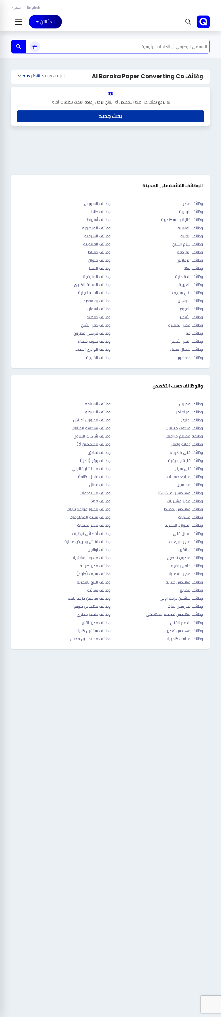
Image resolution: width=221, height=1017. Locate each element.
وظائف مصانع (191, 590)
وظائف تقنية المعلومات (90, 517)
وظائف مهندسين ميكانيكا (180, 493)
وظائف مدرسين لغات (185, 606)
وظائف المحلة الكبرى (92, 284)
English (33, 7)
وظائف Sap (100, 501)
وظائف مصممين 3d (93, 444)
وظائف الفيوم (191, 309)
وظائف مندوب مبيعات (184, 428)
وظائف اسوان (98, 309)
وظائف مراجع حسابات (185, 476)
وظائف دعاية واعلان (186, 444)
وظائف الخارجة (98, 357)
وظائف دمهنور (97, 317)
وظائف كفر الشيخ (95, 325)
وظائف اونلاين (99, 549)
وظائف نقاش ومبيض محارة (87, 541)
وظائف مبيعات (190, 517)
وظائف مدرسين (190, 485)
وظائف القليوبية (96, 244)
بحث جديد (111, 116)
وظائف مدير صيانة (95, 566)
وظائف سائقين (190, 549)
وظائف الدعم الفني (186, 622)
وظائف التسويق (97, 412)
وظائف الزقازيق (190, 260)
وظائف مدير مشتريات (185, 501)
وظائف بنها (193, 268)
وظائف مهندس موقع (91, 606)
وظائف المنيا (99, 268)
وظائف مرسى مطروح (92, 333)
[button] (187, 22)
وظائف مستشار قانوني (91, 468)
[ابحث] (18, 46)
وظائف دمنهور (190, 357)
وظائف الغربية (191, 284)
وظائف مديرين (191, 404)
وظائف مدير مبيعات (186, 541)
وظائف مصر (193, 203)
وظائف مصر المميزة (185, 325)
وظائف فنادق (99, 452)
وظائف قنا (194, 333)
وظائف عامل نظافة (94, 476)
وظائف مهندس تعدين (184, 631)
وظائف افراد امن (189, 412)
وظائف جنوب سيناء (94, 341)
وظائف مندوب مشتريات (90, 558)
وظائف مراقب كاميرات (184, 639)
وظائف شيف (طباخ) (93, 574)
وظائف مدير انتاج (96, 622)
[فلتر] (35, 46)
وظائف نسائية (98, 590)
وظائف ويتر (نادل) (95, 460)
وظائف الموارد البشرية (184, 525)
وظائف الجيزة (191, 236)
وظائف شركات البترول (92, 436)
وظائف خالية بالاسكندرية (182, 219)
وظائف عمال (99, 485)
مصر (17, 7)
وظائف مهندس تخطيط (183, 509)
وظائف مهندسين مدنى (90, 639)
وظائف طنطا (99, 211)
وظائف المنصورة (96, 228)
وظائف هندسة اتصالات (91, 428)
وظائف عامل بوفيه (187, 566)
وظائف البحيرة (191, 211)
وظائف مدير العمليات (185, 574)
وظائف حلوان (99, 260)
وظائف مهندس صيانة (184, 582)
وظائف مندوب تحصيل (185, 558)
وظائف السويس (97, 203)
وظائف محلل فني (188, 533)
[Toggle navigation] (18, 21)
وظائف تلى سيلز (189, 468)
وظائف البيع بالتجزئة (93, 582)
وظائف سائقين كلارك (93, 631)
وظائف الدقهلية (189, 276)
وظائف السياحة (97, 404)
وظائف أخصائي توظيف (91, 533)
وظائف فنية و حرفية (185, 460)
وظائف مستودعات (95, 493)
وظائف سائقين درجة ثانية (89, 598)
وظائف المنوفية (96, 276)
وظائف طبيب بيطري (93, 614)
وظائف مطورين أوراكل (91, 420)
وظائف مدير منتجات (93, 525)
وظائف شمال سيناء (186, 349)
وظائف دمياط (99, 252)
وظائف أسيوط (98, 219)
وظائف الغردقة (190, 252)
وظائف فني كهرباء (186, 452)
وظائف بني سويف (187, 292)
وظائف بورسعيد (96, 301)
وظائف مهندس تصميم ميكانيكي (174, 614)
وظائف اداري (192, 420)
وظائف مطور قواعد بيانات (88, 509)
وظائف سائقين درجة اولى (181, 598)
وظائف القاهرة (190, 228)
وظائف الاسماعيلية (94, 292)
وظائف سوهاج (190, 301)
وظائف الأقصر (191, 317)
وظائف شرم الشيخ (187, 244)
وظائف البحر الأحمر (187, 341)
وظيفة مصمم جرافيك (184, 436)
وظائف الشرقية (97, 236)
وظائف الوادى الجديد (92, 349)
